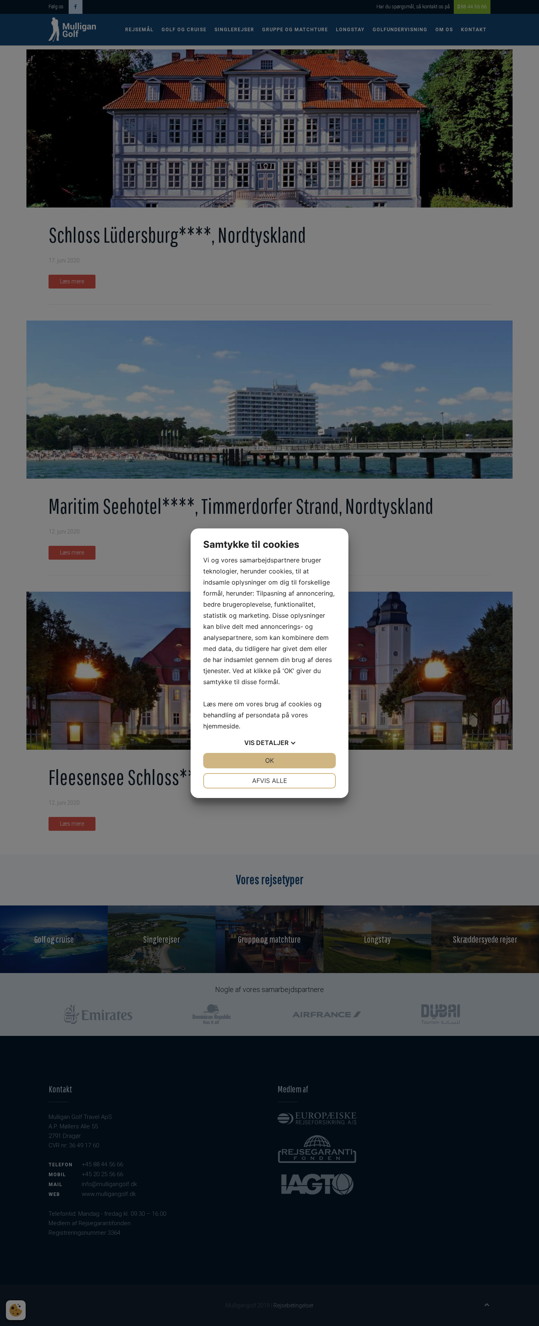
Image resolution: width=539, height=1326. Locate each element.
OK (269, 760)
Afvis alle (269, 781)
